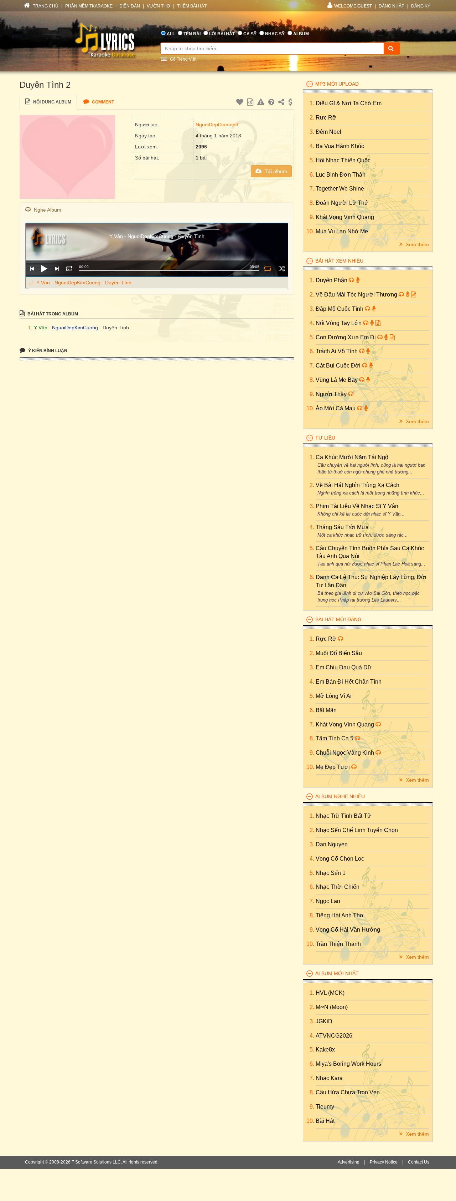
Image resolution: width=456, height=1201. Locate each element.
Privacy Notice (384, 1162)
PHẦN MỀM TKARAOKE (89, 6)
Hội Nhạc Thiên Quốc (343, 160)
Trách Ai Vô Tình (337, 351)
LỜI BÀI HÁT (222, 33)
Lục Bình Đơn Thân (341, 175)
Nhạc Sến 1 (331, 873)
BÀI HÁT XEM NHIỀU (339, 261)
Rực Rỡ (326, 118)
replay (69, 268)
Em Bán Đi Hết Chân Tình (349, 682)
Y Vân (40, 327)
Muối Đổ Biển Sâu (339, 653)
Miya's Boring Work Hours (348, 1064)
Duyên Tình (116, 327)
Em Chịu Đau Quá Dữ (344, 667)
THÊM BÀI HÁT (192, 6)
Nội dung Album (51, 102)
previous (31, 268)
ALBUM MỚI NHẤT (337, 973)
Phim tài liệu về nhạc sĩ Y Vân (357, 506)
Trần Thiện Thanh (338, 944)
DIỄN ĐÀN (129, 6)
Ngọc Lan (328, 901)
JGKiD (324, 1021)
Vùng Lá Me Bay (337, 380)
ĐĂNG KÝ (420, 6)
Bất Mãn (326, 710)
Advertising (348, 1162)
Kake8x (325, 1050)
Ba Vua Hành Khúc (340, 146)
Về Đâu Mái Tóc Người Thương (357, 295)
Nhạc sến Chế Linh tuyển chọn (357, 830)
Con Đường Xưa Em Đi (346, 337)
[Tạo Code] (251, 103)
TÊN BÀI (192, 33)
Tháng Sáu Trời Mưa (342, 527)
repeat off (267, 268)
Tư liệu (325, 438)
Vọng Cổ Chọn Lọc (340, 859)
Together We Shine (340, 189)
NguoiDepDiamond (217, 124)
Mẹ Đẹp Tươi (333, 767)
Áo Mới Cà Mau (336, 408)
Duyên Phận (332, 280)
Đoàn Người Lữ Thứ (342, 203)
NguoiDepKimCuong (75, 327)
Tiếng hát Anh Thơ (340, 915)
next (56, 268)
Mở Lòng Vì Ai (334, 696)
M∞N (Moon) (332, 1007)
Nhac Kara (329, 1078)
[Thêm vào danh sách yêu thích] (240, 103)
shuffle (281, 268)
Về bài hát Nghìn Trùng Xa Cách (357, 485)
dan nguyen (332, 844)
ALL (171, 33)
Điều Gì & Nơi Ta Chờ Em (349, 103)
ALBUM (301, 33)
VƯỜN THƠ (158, 6)
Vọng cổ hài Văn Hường (348, 930)
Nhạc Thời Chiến (337, 887)
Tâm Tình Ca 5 (335, 738)
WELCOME (353, 6)
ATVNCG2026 (334, 1036)
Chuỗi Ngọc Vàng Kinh (345, 753)
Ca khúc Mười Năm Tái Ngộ (352, 457)
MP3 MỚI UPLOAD (337, 84)
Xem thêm (416, 244)
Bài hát (325, 1121)
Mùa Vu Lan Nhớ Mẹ (342, 231)
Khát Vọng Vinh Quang (345, 217)
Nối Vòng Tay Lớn (339, 323)
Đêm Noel (328, 132)
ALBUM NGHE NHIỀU (340, 796)
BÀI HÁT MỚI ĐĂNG (338, 619)
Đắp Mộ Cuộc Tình (340, 309)
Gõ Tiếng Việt (182, 59)
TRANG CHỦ (45, 6)
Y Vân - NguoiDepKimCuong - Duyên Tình (83, 282)
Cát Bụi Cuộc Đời (339, 366)
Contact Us (418, 1162)
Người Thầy (332, 394)
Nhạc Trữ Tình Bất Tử (343, 816)
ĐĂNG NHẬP (391, 6)
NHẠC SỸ (275, 33)
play (44, 268)
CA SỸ (249, 33)
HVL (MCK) (330, 993)
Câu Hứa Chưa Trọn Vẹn (348, 1092)
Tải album (275, 171)
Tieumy (325, 1107)
